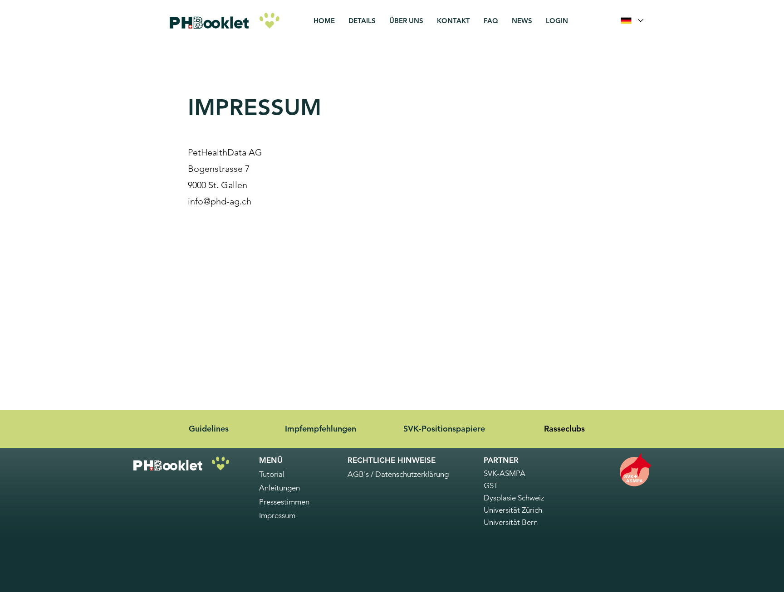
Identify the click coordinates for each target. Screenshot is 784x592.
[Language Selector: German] (631, 20)
